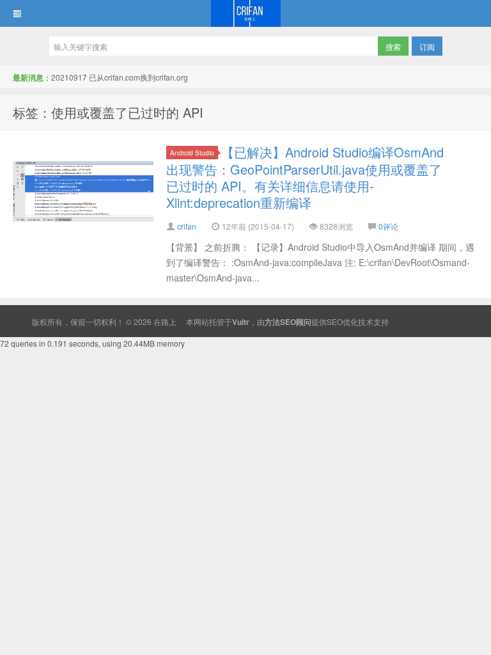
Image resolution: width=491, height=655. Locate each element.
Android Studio (192, 152)
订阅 (427, 46)
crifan (186, 226)
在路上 (245, 13)
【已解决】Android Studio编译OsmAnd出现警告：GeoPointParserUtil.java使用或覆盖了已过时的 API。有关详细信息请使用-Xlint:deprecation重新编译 (305, 177)
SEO (335, 321)
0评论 (388, 226)
